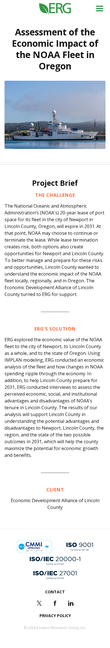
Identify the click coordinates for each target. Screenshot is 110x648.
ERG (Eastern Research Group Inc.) (55, 8)
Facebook (55, 603)
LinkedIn (70, 603)
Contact (55, 591)
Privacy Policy (55, 615)
